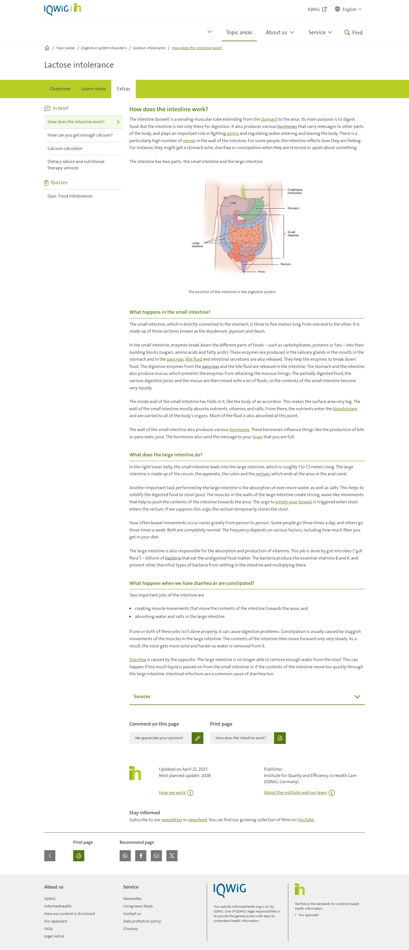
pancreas (175, 359)
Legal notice (54, 936)
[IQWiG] (230, 891)
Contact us (132, 913)
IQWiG (50, 898)
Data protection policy (142, 921)
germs (233, 133)
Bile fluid (194, 359)
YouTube (306, 820)
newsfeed (197, 820)
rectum (263, 474)
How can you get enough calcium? (80, 135)
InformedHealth (58, 906)
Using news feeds (138, 906)
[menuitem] (60, 89)
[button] (348, 9)
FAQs (48, 928)
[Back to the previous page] (49, 855)
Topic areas (239, 32)
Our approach (55, 921)
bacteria (173, 558)
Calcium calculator (65, 148)
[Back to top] (359, 878)
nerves (189, 141)
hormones (287, 126)
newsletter (171, 820)
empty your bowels (293, 502)
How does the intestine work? (76, 122)
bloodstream (345, 409)
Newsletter (132, 898)
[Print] (78, 855)
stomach (269, 119)
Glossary (130, 928)
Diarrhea (137, 659)
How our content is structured (69, 913)
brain (258, 437)
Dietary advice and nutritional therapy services (76, 165)
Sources (142, 696)
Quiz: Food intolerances (70, 196)
